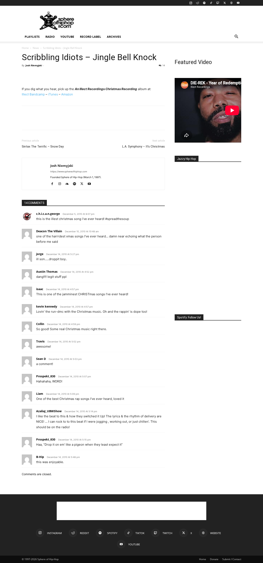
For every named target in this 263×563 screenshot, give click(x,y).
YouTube (67, 37)
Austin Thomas (47, 271)
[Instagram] (191, 3)
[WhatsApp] (54, 75)
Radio (50, 37)
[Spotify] (204, 3)
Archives (114, 37)
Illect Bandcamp (33, 94)
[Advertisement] (166, 20)
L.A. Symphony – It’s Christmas (143, 146)
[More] (64, 75)
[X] (224, 3)
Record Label (90, 37)
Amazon (67, 94)
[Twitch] (218, 3)
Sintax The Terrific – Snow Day (43, 146)
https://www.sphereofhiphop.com (68, 171)
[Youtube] (238, 3)
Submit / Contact (231, 559)
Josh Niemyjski (33, 65)
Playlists (32, 37)
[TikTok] (211, 3)
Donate (214, 559)
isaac (39, 289)
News (36, 48)
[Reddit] (197, 3)
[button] (236, 37)
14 (163, 65)
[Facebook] (26, 75)
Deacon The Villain (49, 231)
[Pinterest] (45, 75)
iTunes (53, 94)
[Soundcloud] (68, 184)
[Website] (231, 3)
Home (25, 48)
